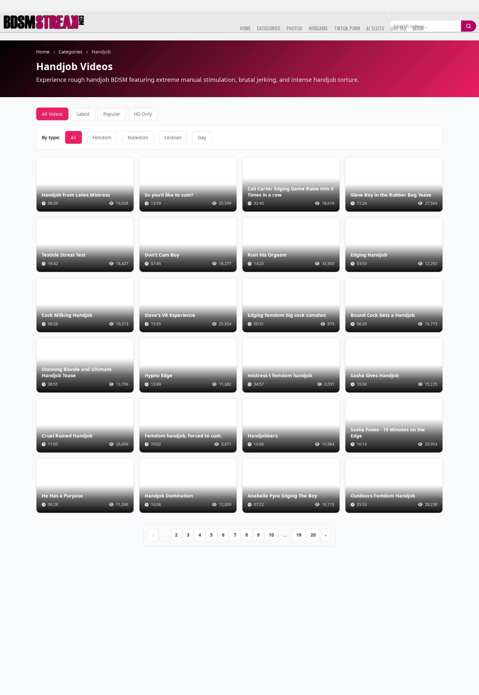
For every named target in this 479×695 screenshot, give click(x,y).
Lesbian (173, 137)
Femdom (102, 137)
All (73, 137)
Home (43, 52)
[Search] (468, 26)
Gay (202, 137)
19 (298, 535)
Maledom (138, 137)
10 (271, 535)
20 (313, 535)
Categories (70, 52)
